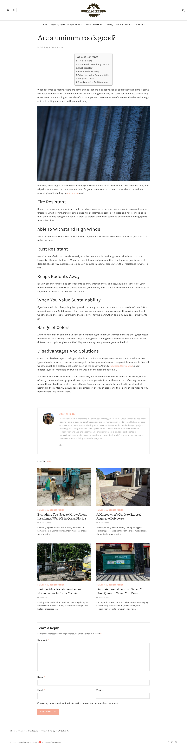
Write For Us (63, 731)
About (12, 731)
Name (41, 676)
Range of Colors (86, 78)
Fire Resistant (85, 60)
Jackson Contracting (122, 365)
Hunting (139, 25)
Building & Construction (52, 47)
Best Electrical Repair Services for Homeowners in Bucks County (59, 591)
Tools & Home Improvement (65, 25)
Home (44, 25)
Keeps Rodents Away (88, 71)
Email (41, 690)
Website (99, 690)
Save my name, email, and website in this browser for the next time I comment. (79, 703)
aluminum (73, 193)
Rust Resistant (85, 68)
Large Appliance (93, 25)
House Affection (22, 742)
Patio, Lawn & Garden (118, 25)
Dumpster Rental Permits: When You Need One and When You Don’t (120, 591)
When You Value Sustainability (93, 75)
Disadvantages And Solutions (93, 82)
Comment (43, 639)
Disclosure (33, 731)
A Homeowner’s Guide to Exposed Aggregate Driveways (118, 516)
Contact (21, 731)
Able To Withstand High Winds (93, 64)
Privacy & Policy (48, 731)
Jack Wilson (67, 413)
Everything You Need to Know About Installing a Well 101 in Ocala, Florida (61, 516)
